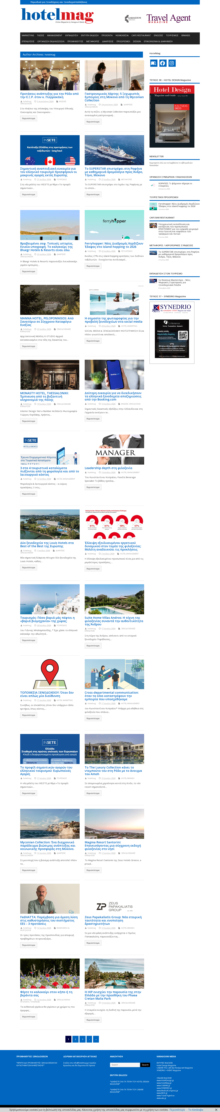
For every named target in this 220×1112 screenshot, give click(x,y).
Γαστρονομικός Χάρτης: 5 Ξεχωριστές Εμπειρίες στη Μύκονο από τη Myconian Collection (114, 97)
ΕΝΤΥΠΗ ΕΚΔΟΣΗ (89, 35)
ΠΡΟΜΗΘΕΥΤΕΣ (75, 41)
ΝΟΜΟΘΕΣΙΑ (122, 35)
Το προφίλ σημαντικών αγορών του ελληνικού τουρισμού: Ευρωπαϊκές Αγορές (46, 770)
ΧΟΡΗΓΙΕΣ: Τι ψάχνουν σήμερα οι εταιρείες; (175, 184)
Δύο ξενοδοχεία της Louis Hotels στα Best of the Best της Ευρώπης (47, 544)
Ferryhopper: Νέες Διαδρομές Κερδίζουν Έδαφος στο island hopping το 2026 (114, 245)
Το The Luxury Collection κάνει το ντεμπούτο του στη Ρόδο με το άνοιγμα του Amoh (113, 770)
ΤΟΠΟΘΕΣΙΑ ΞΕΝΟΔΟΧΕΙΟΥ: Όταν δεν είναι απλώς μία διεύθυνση (47, 694)
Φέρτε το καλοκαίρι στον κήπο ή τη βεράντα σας (46, 993)
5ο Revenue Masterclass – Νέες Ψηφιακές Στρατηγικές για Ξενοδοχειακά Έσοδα (174, 282)
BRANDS (185, 35)
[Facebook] (163, 63)
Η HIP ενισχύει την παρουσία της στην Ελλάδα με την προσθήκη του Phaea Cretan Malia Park (113, 995)
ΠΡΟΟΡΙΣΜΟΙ (123, 41)
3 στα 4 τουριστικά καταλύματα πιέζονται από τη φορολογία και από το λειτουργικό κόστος (49, 471)
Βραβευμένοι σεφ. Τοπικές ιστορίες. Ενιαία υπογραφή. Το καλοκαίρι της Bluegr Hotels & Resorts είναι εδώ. (46, 246)
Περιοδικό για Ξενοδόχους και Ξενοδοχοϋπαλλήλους (59, 2)
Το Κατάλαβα (195, 1109)
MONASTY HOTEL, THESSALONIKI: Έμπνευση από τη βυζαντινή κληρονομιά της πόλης (44, 396)
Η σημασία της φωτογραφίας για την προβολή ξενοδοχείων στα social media (113, 320)
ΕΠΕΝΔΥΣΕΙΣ (28, 41)
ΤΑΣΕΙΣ (40, 35)
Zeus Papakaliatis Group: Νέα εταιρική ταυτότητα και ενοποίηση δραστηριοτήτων (113, 920)
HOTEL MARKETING (129, 326)
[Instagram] (172, 63)
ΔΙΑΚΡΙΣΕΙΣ (107, 41)
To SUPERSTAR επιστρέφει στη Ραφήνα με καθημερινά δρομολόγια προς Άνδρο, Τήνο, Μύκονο (114, 172)
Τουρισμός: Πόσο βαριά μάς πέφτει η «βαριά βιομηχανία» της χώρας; (47, 619)
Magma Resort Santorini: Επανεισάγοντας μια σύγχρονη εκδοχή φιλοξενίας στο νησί (113, 845)
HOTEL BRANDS (127, 778)
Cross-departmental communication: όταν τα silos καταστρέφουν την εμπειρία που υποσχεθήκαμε (112, 695)
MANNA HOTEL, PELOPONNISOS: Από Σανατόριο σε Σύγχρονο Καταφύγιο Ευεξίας (47, 321)
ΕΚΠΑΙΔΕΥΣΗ (71, 35)
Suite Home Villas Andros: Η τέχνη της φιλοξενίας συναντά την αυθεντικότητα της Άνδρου (114, 621)
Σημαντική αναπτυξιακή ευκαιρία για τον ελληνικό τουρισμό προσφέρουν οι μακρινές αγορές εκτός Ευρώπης (48, 172)
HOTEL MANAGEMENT (66, 479)
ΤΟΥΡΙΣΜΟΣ (172, 35)
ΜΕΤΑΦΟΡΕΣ (92, 41)
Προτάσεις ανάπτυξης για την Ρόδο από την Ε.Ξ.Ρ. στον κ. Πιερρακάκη (49, 95)
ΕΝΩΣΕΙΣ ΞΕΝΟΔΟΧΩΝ (130, 404)
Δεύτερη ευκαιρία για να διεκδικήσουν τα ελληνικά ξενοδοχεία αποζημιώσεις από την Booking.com (113, 396)
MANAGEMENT (54, 35)
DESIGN (137, 41)
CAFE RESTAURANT (141, 35)
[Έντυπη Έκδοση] (153, 63)
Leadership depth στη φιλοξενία (108, 468)
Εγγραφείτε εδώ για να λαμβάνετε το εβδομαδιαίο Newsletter (171, 164)
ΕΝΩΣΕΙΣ (158, 35)
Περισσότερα (28, 118)
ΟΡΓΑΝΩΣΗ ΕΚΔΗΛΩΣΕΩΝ (50, 41)
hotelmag (50, 54)
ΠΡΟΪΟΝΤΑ (107, 35)
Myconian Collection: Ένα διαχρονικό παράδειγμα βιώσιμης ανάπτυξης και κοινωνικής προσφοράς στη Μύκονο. (47, 845)
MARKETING (28, 35)
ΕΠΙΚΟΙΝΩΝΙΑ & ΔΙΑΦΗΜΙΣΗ (158, 41)
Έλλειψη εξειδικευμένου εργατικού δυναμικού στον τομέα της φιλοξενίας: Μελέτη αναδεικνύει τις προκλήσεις (113, 546)
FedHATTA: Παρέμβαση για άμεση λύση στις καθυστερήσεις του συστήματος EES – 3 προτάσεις (49, 920)
